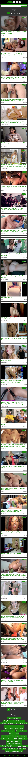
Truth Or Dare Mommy (14, 718)
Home (4, 755)
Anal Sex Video (22, 738)
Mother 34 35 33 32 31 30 (9, 738)
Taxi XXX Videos (22, 746)
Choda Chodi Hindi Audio (14, 743)
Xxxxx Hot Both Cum (21, 723)
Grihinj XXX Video (21, 731)
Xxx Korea (24, 736)
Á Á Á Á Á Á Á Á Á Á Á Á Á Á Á (14, 728)
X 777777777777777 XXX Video (10, 736)
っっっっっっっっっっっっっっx (14, 726)
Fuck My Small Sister (7, 723)
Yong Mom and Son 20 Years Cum (14, 721)
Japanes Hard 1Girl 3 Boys (10, 748)
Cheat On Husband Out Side (14, 751)
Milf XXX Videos (14, 733)
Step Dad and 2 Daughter (14, 741)
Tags (8, 755)
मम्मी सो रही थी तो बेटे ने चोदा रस (8, 746)
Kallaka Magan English (8, 731)
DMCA (13, 755)
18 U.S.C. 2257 (21, 755)
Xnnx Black (22, 748)
